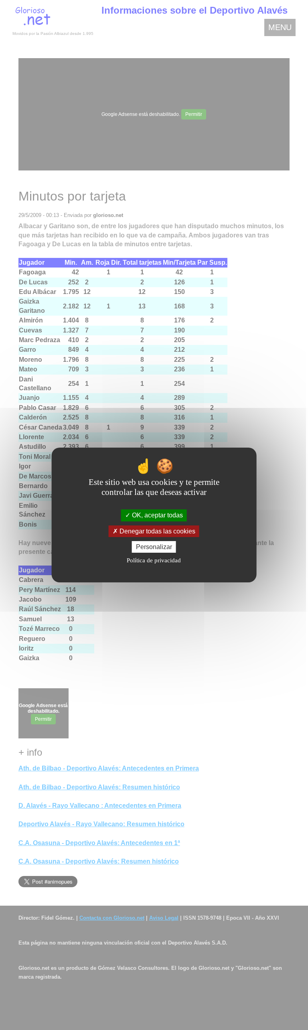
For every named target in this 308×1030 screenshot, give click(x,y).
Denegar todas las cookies (156, 531)
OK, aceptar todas (156, 515)
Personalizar (154, 546)
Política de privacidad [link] (154, 560)
